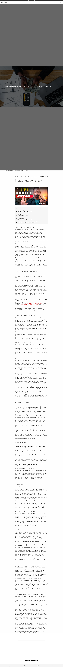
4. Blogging (19, 214)
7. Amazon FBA (20, 218)
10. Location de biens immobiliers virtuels (26, 222)
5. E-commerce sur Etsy (22, 215)
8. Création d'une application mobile (25, 219)
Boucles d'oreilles (33, 2)
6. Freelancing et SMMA (22, 217)
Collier (21, 2)
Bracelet (24, 2)
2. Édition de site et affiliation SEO (24, 211)
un (21, 304)
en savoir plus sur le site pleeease (34, 303)
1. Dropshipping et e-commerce (24, 210)
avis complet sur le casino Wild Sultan (30, 304)
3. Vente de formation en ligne (23, 212)
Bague (28, 2)
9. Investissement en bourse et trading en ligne (27, 221)
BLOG (41, 2)
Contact (38, 2)
